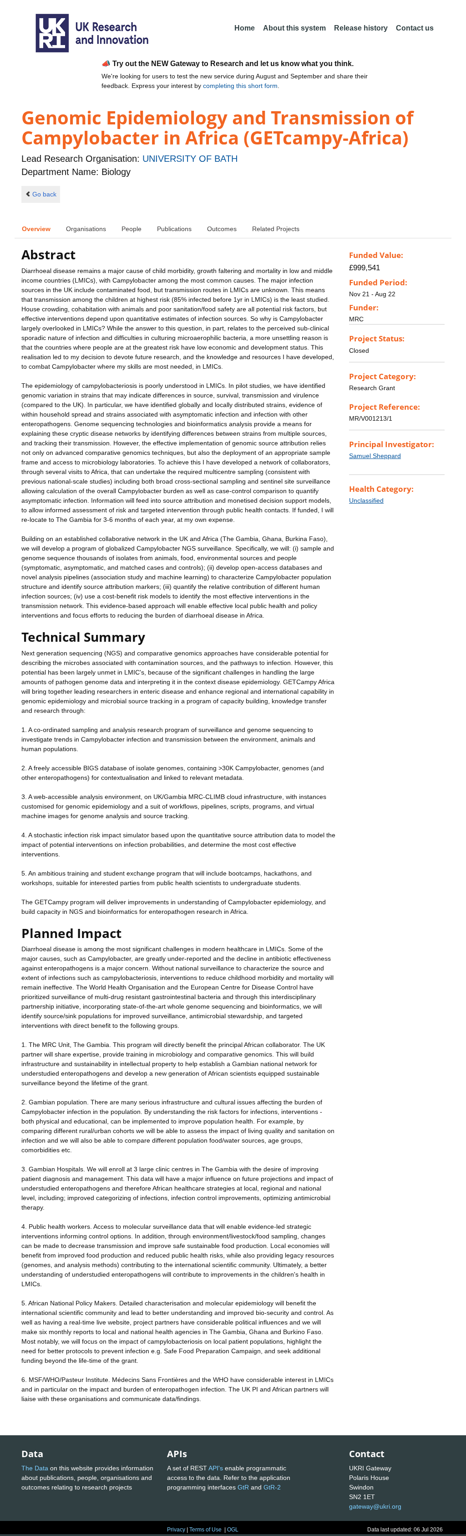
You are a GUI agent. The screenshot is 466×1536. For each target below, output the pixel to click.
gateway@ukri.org (375, 1506)
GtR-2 (272, 1487)
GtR (243, 1487)
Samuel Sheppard (375, 455)
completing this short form (240, 85)
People (132, 228)
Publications (174, 228)
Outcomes (222, 228)
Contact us (415, 28)
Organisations (86, 228)
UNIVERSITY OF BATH (190, 159)
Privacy (176, 1529)
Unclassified (366, 500)
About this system (294, 28)
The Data (34, 1468)
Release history (361, 28)
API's (215, 1468)
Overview (36, 228)
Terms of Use (205, 1529)
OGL (232, 1529)
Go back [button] (44, 194)
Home (244, 28)
